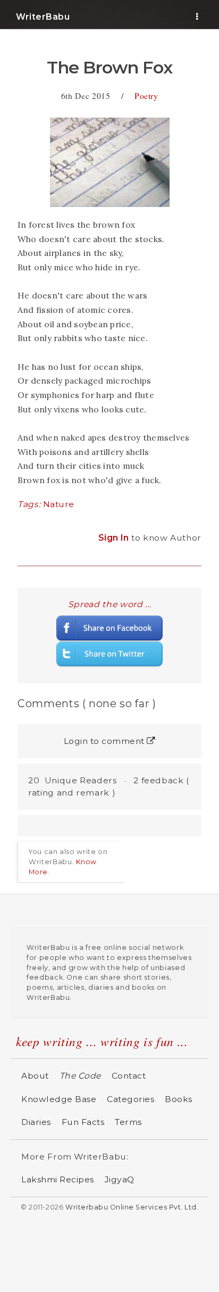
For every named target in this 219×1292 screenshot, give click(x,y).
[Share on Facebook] (109, 628)
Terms (128, 1122)
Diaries (36, 1122)
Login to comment (105, 741)
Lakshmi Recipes (57, 1179)
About (35, 1076)
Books (178, 1099)
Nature (58, 504)
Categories (130, 1099)
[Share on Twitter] (109, 654)
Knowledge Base (58, 1099)
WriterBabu (43, 17)
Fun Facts (83, 1122)
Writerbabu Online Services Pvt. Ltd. (131, 1207)
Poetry (146, 95)
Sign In (114, 538)
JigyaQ (119, 1179)
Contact (129, 1076)
